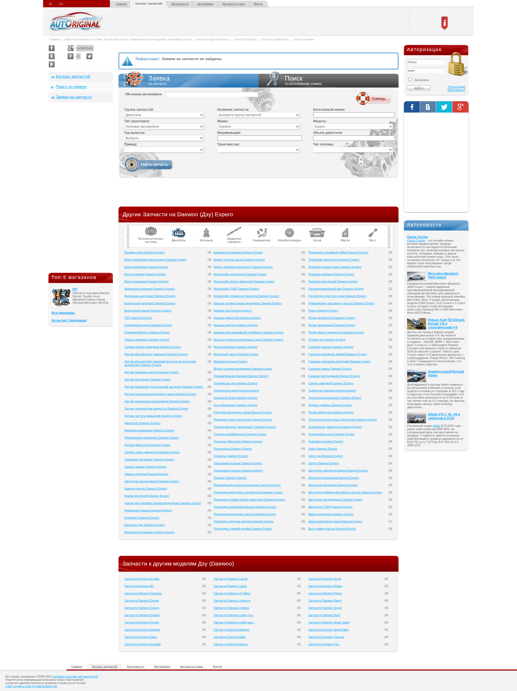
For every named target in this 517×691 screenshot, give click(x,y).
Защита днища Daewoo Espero (145, 466)
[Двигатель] (179, 228)
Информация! (147, 59)
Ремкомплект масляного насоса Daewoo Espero (341, 303)
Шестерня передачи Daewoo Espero (333, 485)
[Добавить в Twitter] (89, 56)
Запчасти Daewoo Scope (325, 607)
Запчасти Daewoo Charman (143, 593)
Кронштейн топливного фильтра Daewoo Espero (246, 296)
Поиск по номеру (71, 86)
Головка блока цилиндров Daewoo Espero (152, 346)
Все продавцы (63, 313)
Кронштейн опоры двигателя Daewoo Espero (244, 281)
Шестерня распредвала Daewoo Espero (335, 499)
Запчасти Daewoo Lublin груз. (234, 615)
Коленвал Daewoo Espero (141, 517)
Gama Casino (417, 237)
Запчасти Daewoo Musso (231, 644)
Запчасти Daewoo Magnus (231, 629)
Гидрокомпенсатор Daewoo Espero (148, 325)
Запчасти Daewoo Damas (141, 600)
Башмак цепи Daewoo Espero (144, 252)
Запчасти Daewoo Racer (325, 600)
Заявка (159, 80)
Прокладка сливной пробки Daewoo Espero (243, 528)
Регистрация (456, 86)
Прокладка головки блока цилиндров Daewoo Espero (249, 499)
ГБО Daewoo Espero (138, 317)
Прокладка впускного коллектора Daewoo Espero (247, 485)
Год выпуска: (134, 133)
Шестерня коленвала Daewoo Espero (333, 477)
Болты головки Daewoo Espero (145, 274)
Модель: (320, 121)
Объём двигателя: (328, 133)
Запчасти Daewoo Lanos (230, 586)
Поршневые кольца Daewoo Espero (238, 463)
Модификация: (229, 133)
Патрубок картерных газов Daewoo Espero (243, 412)
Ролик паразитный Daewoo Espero (331, 325)
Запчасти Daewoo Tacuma (326, 636)
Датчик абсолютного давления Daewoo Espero (156, 354)
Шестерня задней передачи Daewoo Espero (338, 470)
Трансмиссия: (228, 144)
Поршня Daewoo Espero (230, 477)
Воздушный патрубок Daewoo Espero (149, 303)
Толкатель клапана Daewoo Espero (332, 390)
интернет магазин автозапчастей (75, 676)
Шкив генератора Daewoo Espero (331, 514)
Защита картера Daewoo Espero (146, 474)
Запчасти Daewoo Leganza (232, 600)
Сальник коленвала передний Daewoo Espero (339, 361)
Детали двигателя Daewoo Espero (147, 444)
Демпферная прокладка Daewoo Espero (151, 437)
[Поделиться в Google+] (70, 48)
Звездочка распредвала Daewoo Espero (151, 481)
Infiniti (436, 425)
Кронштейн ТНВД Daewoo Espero (236, 288)
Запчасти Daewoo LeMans (231, 607)
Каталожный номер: (329, 109)
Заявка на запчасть (74, 97)
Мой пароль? (456, 90)
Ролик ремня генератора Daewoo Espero (336, 332)
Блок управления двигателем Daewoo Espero (155, 259)
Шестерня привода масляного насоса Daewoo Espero (345, 492)
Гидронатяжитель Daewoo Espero (147, 332)
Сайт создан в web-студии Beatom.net (31, 686)
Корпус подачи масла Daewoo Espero (239, 259)
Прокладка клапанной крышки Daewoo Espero (245, 506)
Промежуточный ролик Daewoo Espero (334, 266)
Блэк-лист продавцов (69, 320)
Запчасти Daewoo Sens (324, 615)
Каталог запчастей (148, 3)
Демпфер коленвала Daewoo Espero (149, 430)
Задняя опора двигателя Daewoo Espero (152, 452)
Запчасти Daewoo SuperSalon (328, 629)
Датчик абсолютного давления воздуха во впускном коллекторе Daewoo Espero (160, 363)
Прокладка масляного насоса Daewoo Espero (245, 514)
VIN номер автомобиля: (143, 94)
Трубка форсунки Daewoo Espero (331, 412)
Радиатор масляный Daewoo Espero (333, 281)
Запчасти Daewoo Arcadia (141, 578)
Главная (121, 3)
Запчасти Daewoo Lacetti (230, 578)
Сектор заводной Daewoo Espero (330, 383)
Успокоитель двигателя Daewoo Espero (335, 426)
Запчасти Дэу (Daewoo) (213, 39)
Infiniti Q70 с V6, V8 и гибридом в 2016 (444, 416)
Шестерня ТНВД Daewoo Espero (330, 506)
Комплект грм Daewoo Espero (144, 524)
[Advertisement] (80, 189)
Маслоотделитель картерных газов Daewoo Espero (248, 339)
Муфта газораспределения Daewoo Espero (243, 368)
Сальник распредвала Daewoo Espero (334, 376)
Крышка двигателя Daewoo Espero (237, 317)
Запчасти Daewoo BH (139, 586)
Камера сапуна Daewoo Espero (145, 488)
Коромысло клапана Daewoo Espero (238, 252)
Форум (258, 3)
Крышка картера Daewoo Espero (236, 325)
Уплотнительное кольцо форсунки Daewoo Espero (342, 419)
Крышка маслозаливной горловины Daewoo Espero (249, 332)
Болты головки (304, 39)
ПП (74, 289)
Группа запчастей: (139, 109)
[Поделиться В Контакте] (51, 64)
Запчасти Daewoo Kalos (140, 636)
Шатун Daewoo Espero (323, 463)
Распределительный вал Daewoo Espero (336, 288)
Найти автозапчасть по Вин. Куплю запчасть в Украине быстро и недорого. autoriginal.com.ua (128, 39)
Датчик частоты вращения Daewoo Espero (153, 415)
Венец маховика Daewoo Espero (146, 281)
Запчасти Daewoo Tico (323, 644)
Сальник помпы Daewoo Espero (330, 368)
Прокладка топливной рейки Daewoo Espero (338, 252)
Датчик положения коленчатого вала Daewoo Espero (160, 394)
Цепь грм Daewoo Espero (325, 456)
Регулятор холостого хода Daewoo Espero (337, 296)
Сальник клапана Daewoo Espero (331, 346)
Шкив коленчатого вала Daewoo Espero (335, 521)
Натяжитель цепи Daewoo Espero (236, 390)
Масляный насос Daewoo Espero (236, 354)
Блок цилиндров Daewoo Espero (146, 266)
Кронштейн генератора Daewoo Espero (240, 274)
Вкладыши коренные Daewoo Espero (149, 288)
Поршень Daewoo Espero (231, 456)
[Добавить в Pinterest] (70, 56)
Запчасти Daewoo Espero (141, 607)
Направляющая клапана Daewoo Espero (241, 376)
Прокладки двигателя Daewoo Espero (333, 259)
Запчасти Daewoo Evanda (142, 615)
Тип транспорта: (137, 121)
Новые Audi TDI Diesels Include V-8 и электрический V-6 (446, 323)
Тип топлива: (323, 144)
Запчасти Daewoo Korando (142, 644)
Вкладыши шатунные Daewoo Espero (149, 296)
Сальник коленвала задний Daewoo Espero (337, 354)
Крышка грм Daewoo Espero (233, 310)
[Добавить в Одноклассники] (51, 56)
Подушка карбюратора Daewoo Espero (240, 434)
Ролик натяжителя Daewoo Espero (331, 317)
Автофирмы (205, 3)
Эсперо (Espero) (245, 39)
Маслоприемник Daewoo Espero (235, 346)
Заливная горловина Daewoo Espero (149, 459)
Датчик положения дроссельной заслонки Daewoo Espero (163, 386)
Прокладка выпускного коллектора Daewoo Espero (248, 492)
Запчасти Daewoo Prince (325, 593)
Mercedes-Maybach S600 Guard (443, 275)
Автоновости (179, 3)
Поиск (303, 80)
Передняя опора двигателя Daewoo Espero (243, 419)
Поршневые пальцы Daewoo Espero (238, 470)
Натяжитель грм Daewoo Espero (235, 383)
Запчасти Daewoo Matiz (230, 636)
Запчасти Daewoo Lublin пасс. (234, 622)
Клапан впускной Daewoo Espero (146, 495)
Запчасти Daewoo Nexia (324, 578)
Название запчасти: (233, 109)
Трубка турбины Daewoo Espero (330, 405)
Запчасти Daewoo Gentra (141, 622)
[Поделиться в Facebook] (51, 48)
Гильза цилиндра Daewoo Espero (146, 339)
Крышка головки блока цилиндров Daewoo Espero (247, 303)
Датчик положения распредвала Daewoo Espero (157, 401)
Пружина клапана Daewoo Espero (331, 274)
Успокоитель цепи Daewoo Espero (331, 434)
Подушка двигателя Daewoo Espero (238, 441)
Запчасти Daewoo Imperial (142, 629)
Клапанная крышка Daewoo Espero (148, 510)
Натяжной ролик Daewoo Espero (235, 397)
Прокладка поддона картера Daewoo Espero (244, 521)
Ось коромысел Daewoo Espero (235, 405)
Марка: (222, 121)
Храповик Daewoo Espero (325, 441)
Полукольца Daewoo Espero (233, 448)
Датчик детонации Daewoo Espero (147, 379)
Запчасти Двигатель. (275, 39)
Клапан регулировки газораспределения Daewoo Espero (162, 503)
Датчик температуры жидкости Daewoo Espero (156, 408)
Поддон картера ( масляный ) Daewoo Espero (245, 426)
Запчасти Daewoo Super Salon (329, 622)
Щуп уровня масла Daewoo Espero (332, 528)
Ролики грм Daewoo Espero (326, 339)
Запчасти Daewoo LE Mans (232, 593)
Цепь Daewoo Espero (322, 448)
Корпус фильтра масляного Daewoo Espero (243, 266)
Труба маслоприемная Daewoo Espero (334, 397)
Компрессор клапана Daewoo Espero (149, 532)
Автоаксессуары (233, 3)
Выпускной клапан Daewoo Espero (148, 310)
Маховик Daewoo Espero (230, 361)
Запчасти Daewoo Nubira (325, 586)
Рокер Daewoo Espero (323, 310)
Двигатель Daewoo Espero (142, 423)
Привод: (130, 144)
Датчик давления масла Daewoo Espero (151, 372)
